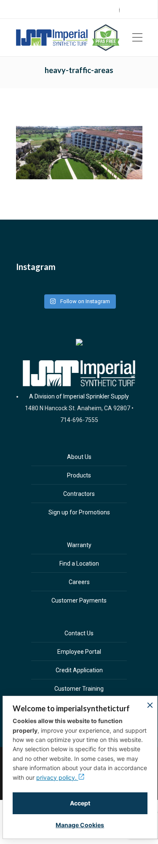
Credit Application (79, 670)
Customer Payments (79, 600)
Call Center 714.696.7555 (49, 10)
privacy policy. (57, 777)
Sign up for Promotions (79, 512)
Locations (96, 10)
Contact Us (79, 633)
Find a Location (79, 563)
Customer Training (79, 688)
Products (79, 475)
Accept (80, 803)
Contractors (79, 493)
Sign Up (122, 10)
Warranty (79, 545)
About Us (79, 456)
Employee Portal (79, 651)
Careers (146, 10)
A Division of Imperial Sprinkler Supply (79, 396)
